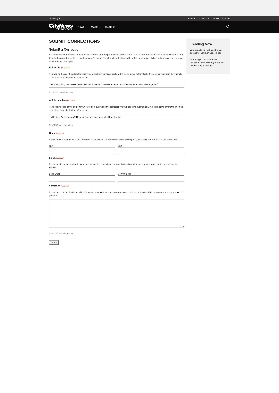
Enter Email (54, 174)
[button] (191, 18)
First (51, 146)
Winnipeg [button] (54, 18)
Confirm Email (124, 174)
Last (120, 146)
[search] (228, 27)
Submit (53, 242)
